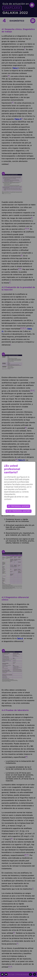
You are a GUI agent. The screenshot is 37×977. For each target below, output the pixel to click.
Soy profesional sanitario (18, 506)
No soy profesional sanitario (18, 511)
